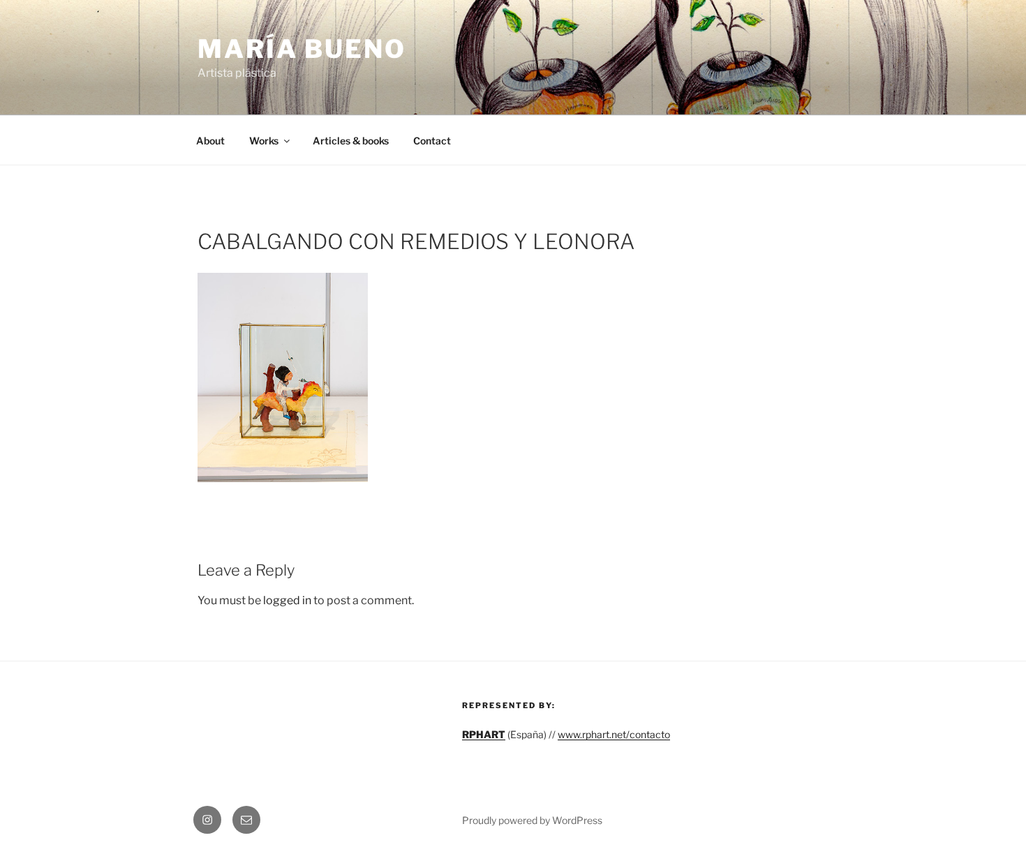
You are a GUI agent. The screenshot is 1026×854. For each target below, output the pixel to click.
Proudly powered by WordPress (532, 820)
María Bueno (302, 48)
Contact (432, 141)
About (210, 141)
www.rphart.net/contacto (614, 734)
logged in (287, 600)
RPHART (483, 734)
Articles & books (351, 141)
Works (263, 141)
